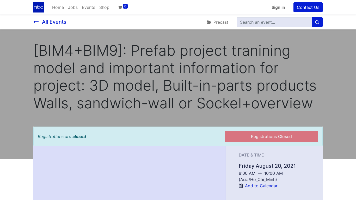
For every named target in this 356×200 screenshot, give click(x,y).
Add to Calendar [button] (261, 185)
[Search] (317, 22)
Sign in (278, 7)
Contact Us (308, 7)
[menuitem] (58, 7)
